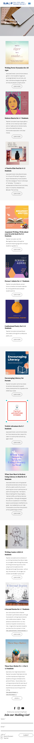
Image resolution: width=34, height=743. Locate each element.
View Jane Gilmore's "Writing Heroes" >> (17, 630)
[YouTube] (22, 708)
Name (2, 719)
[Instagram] (18, 708)
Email (2, 726)
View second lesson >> (12, 692)
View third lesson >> (11, 694)
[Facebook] (14, 708)
